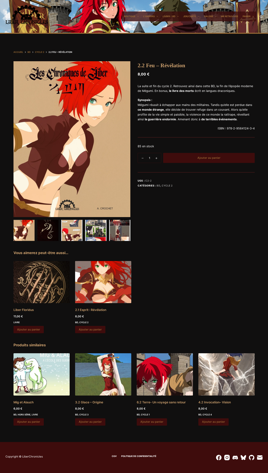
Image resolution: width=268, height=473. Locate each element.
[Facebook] (219, 457)
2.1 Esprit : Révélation (90, 310)
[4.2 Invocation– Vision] (226, 374)
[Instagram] (227, 457)
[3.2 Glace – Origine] (103, 374)
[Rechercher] (261, 16)
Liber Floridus (23, 310)
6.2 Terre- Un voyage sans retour (161, 402)
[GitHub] (251, 457)
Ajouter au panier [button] (28, 329)
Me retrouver (229, 16)
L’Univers (149, 16)
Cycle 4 (207, 414)
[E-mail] (260, 457)
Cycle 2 (167, 185)
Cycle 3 (84, 414)
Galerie (208, 16)
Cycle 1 (145, 414)
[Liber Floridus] (41, 282)
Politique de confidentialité (138, 456)
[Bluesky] (243, 457)
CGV (114, 456)
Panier (246, 16)
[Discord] (235, 457)
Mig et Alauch (23, 402)
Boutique (129, 16)
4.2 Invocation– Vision (214, 402)
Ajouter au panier (208, 157)
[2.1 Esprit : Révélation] (103, 282)
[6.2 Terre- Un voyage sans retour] (165, 374)
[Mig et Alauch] (41, 374)
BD (158, 185)
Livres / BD (169, 16)
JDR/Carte (189, 16)
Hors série (24, 414)
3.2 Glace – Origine (89, 402)
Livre (16, 322)
